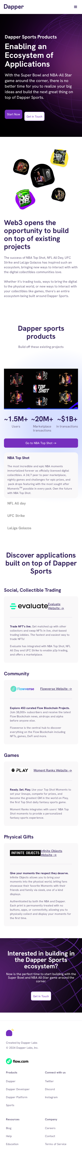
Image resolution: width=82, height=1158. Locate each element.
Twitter (49, 1081)
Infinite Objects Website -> (51, 853)
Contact (50, 1136)
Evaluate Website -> (56, 606)
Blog (8, 1128)
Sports (10, 1105)
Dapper (11, 1081)
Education (12, 1144)
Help (9, 1136)
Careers (50, 1128)
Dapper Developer (18, 1089)
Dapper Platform (16, 1097)
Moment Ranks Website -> (53, 770)
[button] (76, 7)
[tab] (41, 475)
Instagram (51, 1097)
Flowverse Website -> (56, 689)
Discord (50, 1089)
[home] (14, 7)
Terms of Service (55, 1144)
